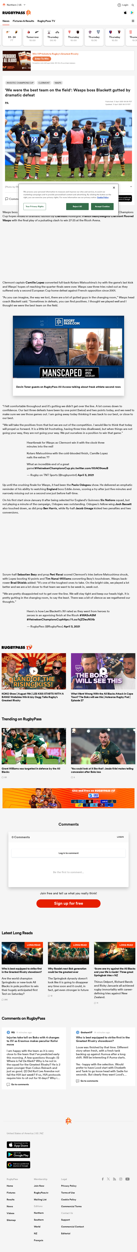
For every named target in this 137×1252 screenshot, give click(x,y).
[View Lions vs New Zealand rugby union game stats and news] (32, 37)
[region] (68, 200)
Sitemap (11, 1220)
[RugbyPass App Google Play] (68, 1155)
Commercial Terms (71, 1206)
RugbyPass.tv (41, 1192)
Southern (39, 1219)
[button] (133, 21)
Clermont (61, 216)
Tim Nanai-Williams (58, 578)
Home (10, 1185)
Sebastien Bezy (27, 574)
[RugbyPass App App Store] (68, 1145)
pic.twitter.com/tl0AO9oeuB (89, 468)
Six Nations (107, 500)
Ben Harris (50, 508)
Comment (15, 199)
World (37, 1226)
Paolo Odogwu (81, 485)
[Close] (114, 187)
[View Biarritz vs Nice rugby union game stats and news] (73, 37)
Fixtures (11, 1192)
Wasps (7, 220)
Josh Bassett (123, 504)
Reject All (77, 206)
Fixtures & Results (23, 21)
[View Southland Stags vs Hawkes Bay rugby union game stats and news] (53, 37)
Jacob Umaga (84, 508)
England (52, 489)
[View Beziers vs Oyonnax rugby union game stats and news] (114, 37)
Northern (39, 1213)
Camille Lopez (35, 282)
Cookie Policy (68, 1199)
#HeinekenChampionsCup (52, 468)
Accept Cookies (102, 206)
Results (10, 1199)
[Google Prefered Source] (120, 199)
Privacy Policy (69, 1185)
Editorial (65, 1233)
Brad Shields (19, 582)
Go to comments (18, 1084)
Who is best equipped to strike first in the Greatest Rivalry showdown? (103, 1039)
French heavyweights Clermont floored (107, 216)
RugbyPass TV (46, 21)
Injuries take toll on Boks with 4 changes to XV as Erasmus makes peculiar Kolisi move (33, 1041)
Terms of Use (68, 1192)
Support (65, 1219)
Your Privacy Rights (35, 206)
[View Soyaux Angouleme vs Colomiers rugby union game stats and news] (94, 37)
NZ (35, 1233)
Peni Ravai (56, 574)
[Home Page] (17, 13)
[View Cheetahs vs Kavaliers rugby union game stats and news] (12, 37)
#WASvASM (88, 615)
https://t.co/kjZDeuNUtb (78, 619)
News (6, 21)
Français (38, 1240)
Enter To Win (42, 58)
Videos (10, 1213)
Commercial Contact (72, 1226)
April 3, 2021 (86, 475)
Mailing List (40, 1199)
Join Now (39, 1185)
